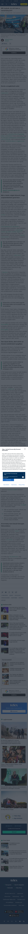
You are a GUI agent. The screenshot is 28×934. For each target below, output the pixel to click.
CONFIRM (8, 479)
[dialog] (14, 467)
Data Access (14, 484)
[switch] (23, 477)
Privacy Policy (22, 484)
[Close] (25, 449)
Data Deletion (6, 484)
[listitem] (13, 474)
